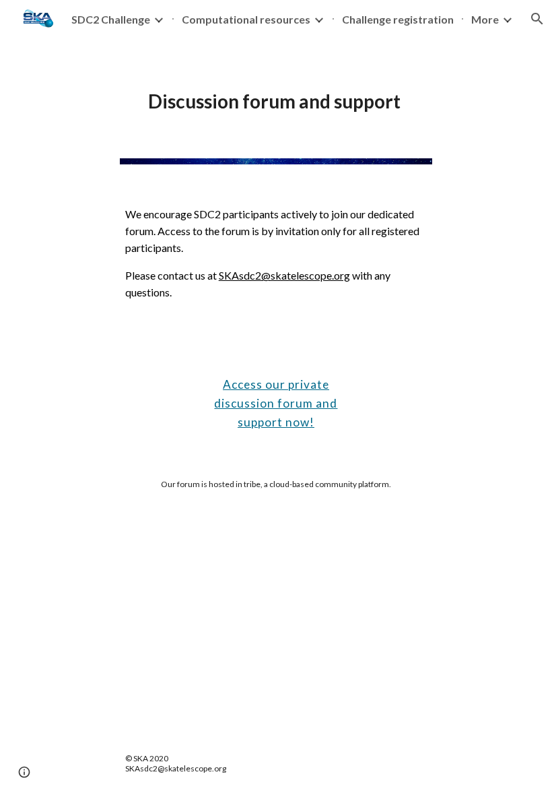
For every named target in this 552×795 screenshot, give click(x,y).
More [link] (485, 19)
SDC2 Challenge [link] (110, 19)
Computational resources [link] (246, 19)
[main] (276, 91)
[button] (24, 772)
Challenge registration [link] (398, 19)
